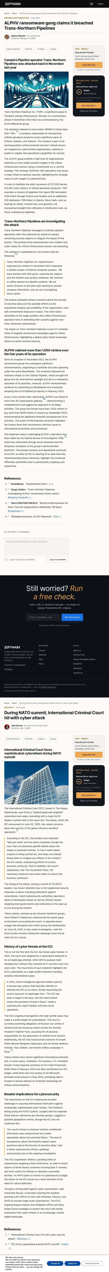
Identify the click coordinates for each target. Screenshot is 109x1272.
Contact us (77, 673)
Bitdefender (14, 511)
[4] (65, 436)
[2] (16, 254)
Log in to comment (58, 559)
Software (42, 655)
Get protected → (89, 105)
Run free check (72, 617)
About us (77, 650)
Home (6, 13)
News (14, 13)
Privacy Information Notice (84, 659)
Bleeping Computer (18, 497)
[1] (17, 131)
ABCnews (22, 1238)
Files (41, 659)
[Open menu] (92, 4)
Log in (100, 4)
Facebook (8, 669)
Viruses (42, 650)
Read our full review (88, 111)
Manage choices (92, 1263)
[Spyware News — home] (13, 4)
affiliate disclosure (48, 687)
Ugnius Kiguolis (18, 36)
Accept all (55, 1263)
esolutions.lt (20, 665)
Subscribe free (88, 65)
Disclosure (77, 668)
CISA (55, 516)
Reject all (72, 1263)
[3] (44, 399)
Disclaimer (77, 664)
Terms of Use (79, 655)
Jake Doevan (17, 725)
